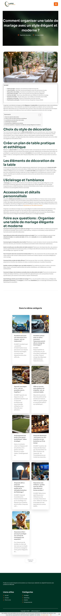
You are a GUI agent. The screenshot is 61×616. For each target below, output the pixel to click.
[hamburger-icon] (56, 4)
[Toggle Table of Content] (39, 115)
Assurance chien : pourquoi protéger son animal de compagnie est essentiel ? (20, 535)
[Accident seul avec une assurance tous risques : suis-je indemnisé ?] (21, 324)
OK (50, 615)
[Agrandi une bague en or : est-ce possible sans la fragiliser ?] (21, 375)
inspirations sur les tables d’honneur (32, 205)
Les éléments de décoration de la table (14, 120)
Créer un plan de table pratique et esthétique (16, 118)
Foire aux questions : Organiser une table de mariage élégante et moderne (23, 124)
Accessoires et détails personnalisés (14, 123)
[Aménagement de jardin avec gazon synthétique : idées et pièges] (21, 424)
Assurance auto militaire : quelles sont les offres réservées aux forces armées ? (39, 486)
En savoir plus (44, 615)
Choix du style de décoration (12, 117)
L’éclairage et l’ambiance (11, 121)
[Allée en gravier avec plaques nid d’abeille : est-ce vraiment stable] (40, 375)
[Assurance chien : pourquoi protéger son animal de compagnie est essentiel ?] (21, 520)
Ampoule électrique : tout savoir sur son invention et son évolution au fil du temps (39, 439)
